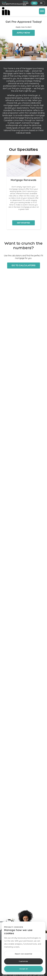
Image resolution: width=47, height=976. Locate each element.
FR (41, 3)
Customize (23, 961)
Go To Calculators (23, 265)
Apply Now (23, 33)
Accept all (23, 969)
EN (34, 3)
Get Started (23, 223)
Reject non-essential (23, 954)
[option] (24, 192)
